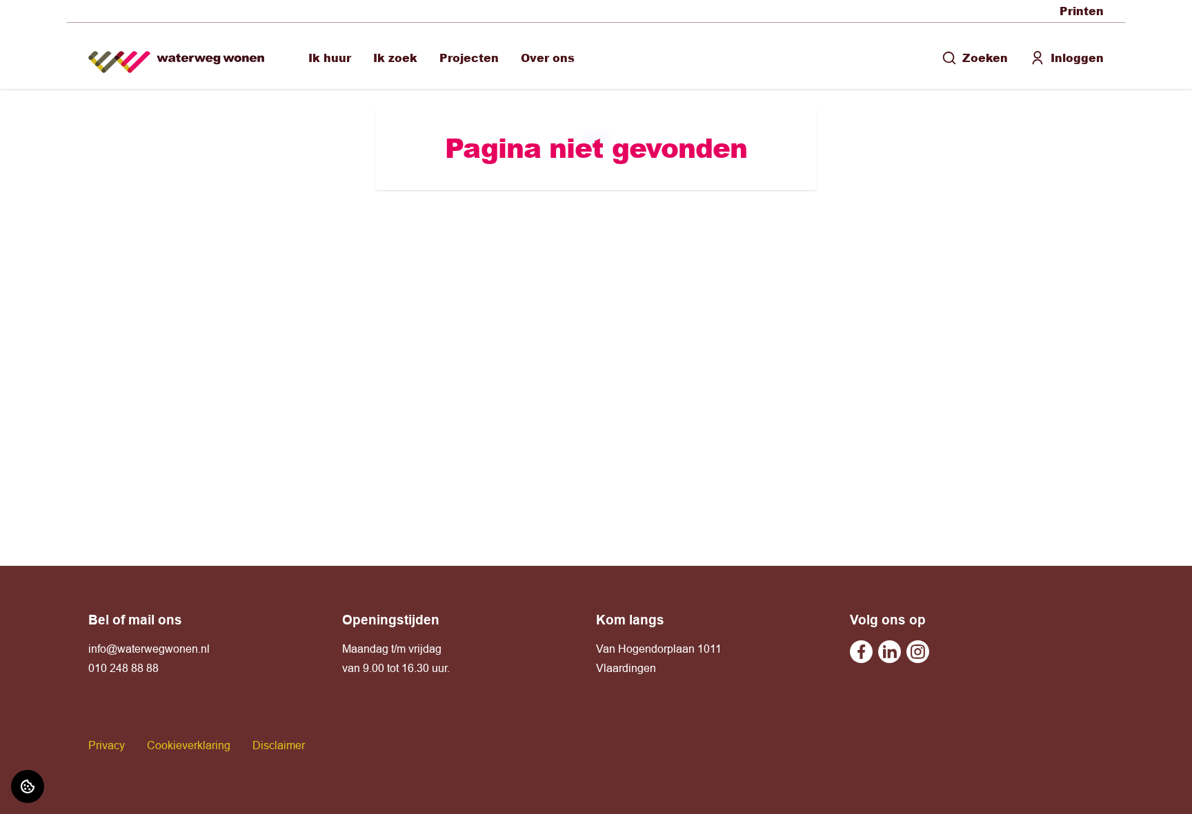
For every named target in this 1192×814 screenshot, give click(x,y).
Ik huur (329, 57)
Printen (1082, 11)
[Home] (176, 56)
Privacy (106, 745)
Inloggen (1077, 57)
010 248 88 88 (123, 668)
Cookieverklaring (188, 745)
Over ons (548, 57)
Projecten (469, 57)
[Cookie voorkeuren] (27, 786)
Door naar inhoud (54, 19)
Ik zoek (395, 57)
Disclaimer (278, 745)
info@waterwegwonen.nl (149, 648)
